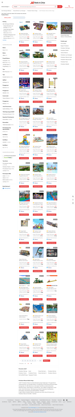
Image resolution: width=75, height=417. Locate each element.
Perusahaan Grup (8, 168)
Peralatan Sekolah (65, 64)
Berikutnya (46, 360)
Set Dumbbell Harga (23, 375)
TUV (5, 137)
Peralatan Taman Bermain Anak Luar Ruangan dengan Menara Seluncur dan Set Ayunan (38, 344)
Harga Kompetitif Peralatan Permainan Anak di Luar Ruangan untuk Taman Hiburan (38, 288)
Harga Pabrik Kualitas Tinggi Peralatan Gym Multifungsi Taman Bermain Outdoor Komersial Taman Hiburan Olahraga (24, 203)
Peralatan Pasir (64, 61)
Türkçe (34, 403)
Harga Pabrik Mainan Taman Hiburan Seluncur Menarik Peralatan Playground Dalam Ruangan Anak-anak (52, 203)
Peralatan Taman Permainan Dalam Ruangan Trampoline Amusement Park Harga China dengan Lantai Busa (38, 147)
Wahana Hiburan (8, 38)
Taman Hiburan (64, 52)
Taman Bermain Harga (42, 373)
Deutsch (38, 401)
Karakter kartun (8, 77)
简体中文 (14, 401)
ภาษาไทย (30, 403)
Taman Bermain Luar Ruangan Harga (42, 371)
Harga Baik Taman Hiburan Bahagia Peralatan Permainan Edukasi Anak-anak (51, 34)
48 (31, 363)
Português (44, 401)
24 (25, 363)
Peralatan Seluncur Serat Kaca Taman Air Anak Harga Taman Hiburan (51, 175)
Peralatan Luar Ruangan (66, 55)
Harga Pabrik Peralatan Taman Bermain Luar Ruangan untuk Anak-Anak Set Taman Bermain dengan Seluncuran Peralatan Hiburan (52, 119)
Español (33, 401)
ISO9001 (6, 142)
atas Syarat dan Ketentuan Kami (40, 412)
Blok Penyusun (7, 71)
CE (5, 147)
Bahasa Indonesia (46, 403)
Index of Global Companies (58, 404)
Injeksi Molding (8, 109)
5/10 (5, 131)
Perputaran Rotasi (8, 114)
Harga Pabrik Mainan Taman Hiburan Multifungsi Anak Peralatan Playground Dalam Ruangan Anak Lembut (23, 316)
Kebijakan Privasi (34, 400)
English (9, 401)
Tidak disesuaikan (8, 124)
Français (28, 401)
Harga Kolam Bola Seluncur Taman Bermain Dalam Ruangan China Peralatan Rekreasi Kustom (24, 34)
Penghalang (7, 66)
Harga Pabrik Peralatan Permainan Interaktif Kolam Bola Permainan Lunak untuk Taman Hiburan (24, 231)
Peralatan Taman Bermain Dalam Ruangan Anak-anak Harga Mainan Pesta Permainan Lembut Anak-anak (38, 34)
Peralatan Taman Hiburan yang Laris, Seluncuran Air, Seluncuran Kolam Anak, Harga (38, 231)
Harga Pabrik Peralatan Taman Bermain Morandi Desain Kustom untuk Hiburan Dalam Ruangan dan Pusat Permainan (24, 90)
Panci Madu (63, 43)
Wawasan (60, 400)
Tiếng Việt (39, 403)
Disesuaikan (7, 119)
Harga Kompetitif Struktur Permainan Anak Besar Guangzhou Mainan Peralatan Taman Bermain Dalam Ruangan (24, 62)
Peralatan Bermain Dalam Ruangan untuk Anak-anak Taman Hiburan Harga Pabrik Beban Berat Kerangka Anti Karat (52, 231)
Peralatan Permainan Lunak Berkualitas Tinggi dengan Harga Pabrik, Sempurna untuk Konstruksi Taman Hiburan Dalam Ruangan (38, 203)
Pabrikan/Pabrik (9, 166)
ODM (6, 176)
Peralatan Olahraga (65, 48)
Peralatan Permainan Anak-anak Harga (33, 373)
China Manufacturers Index (34, 404)
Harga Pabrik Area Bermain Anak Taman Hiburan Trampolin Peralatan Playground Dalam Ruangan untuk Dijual (23, 260)
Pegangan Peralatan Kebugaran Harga (33, 375)
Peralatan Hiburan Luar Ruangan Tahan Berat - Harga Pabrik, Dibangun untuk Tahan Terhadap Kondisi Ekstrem (38, 119)
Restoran (6, 87)
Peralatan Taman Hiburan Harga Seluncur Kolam (37, 175)
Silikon (5, 55)
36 (28, 363)
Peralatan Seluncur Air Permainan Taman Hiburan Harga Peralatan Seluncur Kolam (38, 316)
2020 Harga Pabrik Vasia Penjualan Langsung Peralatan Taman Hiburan (24, 288)
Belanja (6, 103)
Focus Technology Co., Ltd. (33, 407)
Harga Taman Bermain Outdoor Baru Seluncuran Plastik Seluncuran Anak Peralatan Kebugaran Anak (24, 147)
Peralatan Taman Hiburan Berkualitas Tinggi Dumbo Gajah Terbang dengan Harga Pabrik (52, 147)
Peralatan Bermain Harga (52, 371)
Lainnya (4, 40)
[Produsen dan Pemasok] (37, 2)
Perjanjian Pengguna (25, 400)
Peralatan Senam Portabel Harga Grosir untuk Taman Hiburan (51, 90)
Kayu (5, 50)
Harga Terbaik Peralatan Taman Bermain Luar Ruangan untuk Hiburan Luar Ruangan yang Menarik (24, 344)
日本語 (24, 401)
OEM (6, 178)
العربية (64, 401)
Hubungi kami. (7, 188)
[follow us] (66, 400)
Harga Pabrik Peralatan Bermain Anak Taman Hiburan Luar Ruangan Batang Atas (51, 288)
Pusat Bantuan (11, 400)
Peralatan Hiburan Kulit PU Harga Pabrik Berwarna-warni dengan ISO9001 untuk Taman (37, 90)
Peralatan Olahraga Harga (23, 371)
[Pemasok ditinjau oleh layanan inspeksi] (9, 155)
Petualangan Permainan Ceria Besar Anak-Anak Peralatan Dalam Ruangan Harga (51, 260)
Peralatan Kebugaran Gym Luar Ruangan (9, 35)
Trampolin (6, 60)
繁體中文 (19, 401)
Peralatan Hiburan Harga (52, 373)
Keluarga (6, 82)
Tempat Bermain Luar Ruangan (8, 26)
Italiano (48, 401)
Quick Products (25, 404)
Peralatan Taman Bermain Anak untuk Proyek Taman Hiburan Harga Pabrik (51, 62)
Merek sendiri (8, 179)
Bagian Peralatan (65, 45)
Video (28, 21)
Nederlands (69, 401)
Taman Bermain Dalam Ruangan (8, 30)
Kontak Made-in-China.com (45, 400)
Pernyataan (17, 400)
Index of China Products (46, 404)
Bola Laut (6, 62)
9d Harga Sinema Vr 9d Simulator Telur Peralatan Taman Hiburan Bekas (24, 119)
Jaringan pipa (6, 64)
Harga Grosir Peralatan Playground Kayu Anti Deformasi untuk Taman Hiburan (24, 175)
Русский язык (54, 401)
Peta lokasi (54, 400)
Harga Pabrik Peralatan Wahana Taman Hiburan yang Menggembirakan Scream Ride (38, 260)
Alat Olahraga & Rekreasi (8, 24)
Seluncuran (7, 32)
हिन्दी (26, 403)
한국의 (60, 401)
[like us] (64, 400)
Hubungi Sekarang (24, 45)
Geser (29, 371)
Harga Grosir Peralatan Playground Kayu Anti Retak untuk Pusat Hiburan (38, 62)
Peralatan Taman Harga (23, 373)
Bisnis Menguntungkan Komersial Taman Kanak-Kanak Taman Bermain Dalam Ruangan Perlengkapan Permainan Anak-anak (52, 344)
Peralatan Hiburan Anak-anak (67, 57)
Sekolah (6, 93)
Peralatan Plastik (64, 50)
